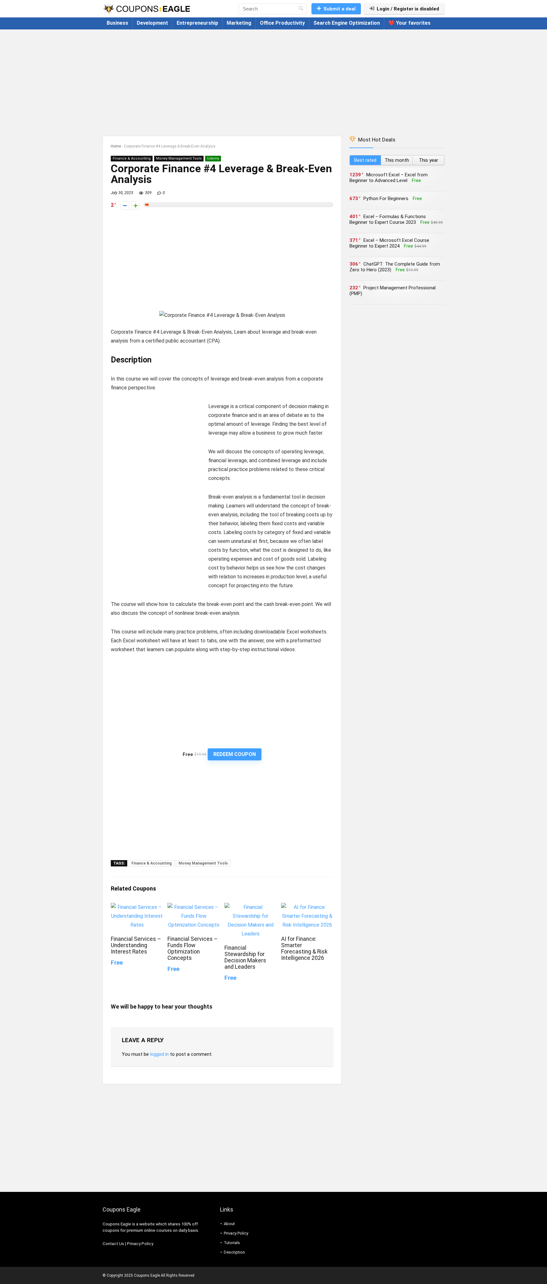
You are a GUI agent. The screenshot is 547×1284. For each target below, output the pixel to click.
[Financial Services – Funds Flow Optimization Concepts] (193, 907)
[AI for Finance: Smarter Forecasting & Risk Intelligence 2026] (307, 907)
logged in (159, 1054)
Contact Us (113, 1243)
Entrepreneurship (197, 23)
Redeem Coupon (234, 754)
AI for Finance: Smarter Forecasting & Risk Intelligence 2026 (304, 948)
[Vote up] (135, 205)
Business (117, 23)
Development (152, 23)
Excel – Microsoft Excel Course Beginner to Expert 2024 (389, 243)
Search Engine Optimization (346, 23)
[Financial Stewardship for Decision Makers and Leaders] (250, 907)
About (229, 1223)
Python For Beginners (385, 198)
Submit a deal (339, 9)
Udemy (213, 158)
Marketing (239, 23)
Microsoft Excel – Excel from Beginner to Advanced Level (388, 177)
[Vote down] (125, 205)
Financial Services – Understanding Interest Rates (136, 945)
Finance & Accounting (132, 158)
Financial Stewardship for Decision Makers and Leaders (245, 957)
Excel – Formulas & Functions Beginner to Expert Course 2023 (387, 219)
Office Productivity (282, 23)
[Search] (301, 8)
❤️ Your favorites (409, 23)
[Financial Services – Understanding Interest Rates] (137, 907)
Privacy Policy (140, 1243)
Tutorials (232, 1242)
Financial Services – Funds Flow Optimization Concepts (192, 948)
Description (234, 1252)
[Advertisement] (273, 79)
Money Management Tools (179, 158)
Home (116, 146)
